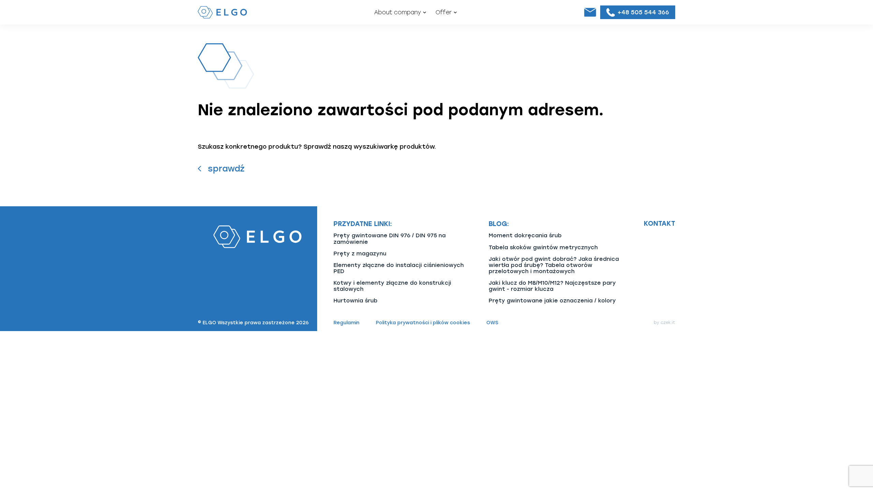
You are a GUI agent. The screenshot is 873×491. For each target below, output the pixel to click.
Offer (443, 12)
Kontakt (659, 223)
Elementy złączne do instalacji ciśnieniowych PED (399, 268)
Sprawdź (226, 169)
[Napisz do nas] (590, 12)
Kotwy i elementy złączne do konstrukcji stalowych (392, 286)
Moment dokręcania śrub (525, 235)
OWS (492, 323)
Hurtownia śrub (356, 300)
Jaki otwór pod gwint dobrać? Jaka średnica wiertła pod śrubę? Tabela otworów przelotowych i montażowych (554, 265)
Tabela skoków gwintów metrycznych (543, 247)
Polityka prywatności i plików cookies (423, 323)
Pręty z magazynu (360, 253)
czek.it (668, 322)
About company (397, 12)
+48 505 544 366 (643, 12)
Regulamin (346, 323)
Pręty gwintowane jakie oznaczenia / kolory (552, 300)
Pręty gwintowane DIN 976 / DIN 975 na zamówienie (390, 238)
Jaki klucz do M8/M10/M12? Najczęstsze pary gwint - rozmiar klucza (552, 286)
